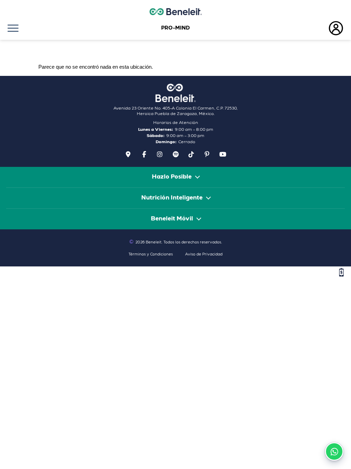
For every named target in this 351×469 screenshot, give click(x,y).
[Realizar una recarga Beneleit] (341, 272)
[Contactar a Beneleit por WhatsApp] (334, 451)
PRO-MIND (175, 28)
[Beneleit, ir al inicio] (175, 93)
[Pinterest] (207, 154)
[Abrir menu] (58, 28)
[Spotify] (175, 154)
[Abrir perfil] (292, 28)
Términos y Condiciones (151, 254)
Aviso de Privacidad (203, 254)
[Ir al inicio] (175, 11)
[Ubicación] (128, 154)
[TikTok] (191, 154)
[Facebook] (144, 154)
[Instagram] (160, 154)
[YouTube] (223, 154)
